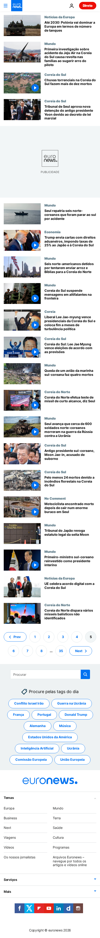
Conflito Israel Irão (29, 703)
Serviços (10, 880)
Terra (57, 818)
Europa (9, 808)
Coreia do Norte (57, 392)
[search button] (85, 674)
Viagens (10, 837)
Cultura (58, 837)
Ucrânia (73, 748)
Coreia (49, 311)
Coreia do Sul (55, 74)
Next (78, 651)
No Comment (55, 498)
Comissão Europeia (31, 759)
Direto (88, 5)
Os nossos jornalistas (19, 857)
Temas (9, 798)
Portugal (44, 714)
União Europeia (72, 759)
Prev (17, 637)
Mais (7, 892)
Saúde (58, 828)
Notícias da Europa (59, 17)
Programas (61, 847)
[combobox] (50, 674)
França (18, 714)
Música (65, 726)
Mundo (50, 43)
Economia (52, 232)
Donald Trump (76, 714)
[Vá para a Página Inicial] (16, 5)
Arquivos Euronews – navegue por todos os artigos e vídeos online (70, 861)
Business (10, 818)
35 (61, 651)
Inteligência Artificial (37, 748)
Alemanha (38, 726)
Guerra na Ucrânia (71, 703)
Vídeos (9, 847)
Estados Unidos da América (50, 737)
